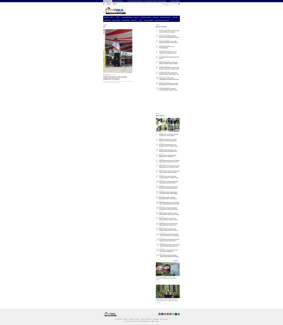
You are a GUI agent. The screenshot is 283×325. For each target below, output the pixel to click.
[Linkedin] (168, 314)
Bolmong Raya (125, 20)
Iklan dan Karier (164, 319)
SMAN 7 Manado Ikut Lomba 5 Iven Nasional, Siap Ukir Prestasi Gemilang (168, 219)
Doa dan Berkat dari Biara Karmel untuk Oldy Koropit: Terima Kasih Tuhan (169, 240)
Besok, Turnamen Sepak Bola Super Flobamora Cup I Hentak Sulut (168, 156)
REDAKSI (109, 3)
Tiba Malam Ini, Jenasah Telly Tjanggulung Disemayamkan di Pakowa (169, 78)
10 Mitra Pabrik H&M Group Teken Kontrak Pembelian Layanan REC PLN (168, 89)
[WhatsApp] (173, 314)
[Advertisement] (168, 102)
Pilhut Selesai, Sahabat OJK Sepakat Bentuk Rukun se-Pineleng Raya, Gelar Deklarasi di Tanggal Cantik (168, 208)
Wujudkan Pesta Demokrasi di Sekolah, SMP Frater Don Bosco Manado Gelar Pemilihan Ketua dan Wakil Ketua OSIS (168, 187)
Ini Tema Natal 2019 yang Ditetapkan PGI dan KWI (169, 57)
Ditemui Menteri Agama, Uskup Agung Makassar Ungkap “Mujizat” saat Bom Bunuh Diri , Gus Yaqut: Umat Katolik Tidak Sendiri (169, 63)
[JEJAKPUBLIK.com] (114, 10)
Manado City (107, 20)
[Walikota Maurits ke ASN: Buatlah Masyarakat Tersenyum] (117, 51)
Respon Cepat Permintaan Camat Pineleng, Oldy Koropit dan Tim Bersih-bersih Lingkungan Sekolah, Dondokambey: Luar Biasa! (168, 229)
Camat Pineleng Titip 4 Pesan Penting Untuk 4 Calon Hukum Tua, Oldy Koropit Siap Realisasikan (169, 235)
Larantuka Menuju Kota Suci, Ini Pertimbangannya (166, 47)
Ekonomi (136, 17)
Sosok (140, 20)
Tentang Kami (118, 319)
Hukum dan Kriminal (127, 17)
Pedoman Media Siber (146, 319)
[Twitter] (162, 314)
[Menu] (104, 4)
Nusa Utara (134, 20)
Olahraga (175, 17)
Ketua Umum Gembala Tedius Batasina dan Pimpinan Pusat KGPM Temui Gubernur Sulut (168, 182)
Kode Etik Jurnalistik (134, 319)
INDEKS (114, 3)
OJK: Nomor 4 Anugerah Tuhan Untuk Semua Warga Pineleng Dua (169, 250)
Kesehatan (155, 17)
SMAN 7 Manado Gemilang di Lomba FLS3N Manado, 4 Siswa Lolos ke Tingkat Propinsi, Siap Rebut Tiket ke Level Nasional (169, 213)
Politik (117, 17)
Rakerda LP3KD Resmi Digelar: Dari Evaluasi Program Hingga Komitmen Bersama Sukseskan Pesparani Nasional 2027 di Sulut (169, 150)
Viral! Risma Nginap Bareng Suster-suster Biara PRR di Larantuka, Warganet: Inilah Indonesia (169, 68)
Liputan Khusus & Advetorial (162, 20)
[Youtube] (170, 314)
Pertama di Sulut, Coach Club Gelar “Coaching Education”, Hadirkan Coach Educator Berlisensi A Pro (168, 177)
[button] (176, 4)
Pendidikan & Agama (146, 17)
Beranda (106, 17)
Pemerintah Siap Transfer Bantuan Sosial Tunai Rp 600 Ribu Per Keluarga (169, 31)
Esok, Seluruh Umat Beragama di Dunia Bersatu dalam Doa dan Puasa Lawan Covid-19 (168, 84)
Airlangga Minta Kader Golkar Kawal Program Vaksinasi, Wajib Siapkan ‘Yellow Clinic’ (169, 73)
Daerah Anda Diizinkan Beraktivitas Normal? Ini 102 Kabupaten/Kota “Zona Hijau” (169, 36)
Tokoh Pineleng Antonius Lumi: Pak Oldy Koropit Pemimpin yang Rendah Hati (169, 245)
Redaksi (125, 319)
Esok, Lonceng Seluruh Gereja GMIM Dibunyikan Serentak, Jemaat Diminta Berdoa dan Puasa (168, 42)
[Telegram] (178, 314)
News (111, 17)
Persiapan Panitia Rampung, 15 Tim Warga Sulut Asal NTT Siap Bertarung (124, 1)
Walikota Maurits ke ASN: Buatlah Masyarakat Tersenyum (115, 78)
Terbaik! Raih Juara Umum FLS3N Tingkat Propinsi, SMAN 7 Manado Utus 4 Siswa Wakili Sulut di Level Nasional (169, 161)
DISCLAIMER (156, 319)
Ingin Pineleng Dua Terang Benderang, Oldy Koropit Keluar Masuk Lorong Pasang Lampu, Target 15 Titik (168, 224)
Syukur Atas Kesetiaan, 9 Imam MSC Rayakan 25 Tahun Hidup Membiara (168, 140)
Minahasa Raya (116, 20)
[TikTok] (176, 314)
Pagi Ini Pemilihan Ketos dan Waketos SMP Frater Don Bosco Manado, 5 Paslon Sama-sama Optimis (169, 171)
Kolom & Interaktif (148, 20)
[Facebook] (159, 314)
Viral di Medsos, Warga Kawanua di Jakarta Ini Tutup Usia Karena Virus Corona (168, 52)
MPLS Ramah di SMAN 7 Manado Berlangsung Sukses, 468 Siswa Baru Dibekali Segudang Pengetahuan (168, 198)
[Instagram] (165, 314)
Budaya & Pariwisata (165, 17)
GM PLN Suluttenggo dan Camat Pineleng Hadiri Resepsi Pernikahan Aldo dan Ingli (169, 203)
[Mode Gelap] (179, 4)
